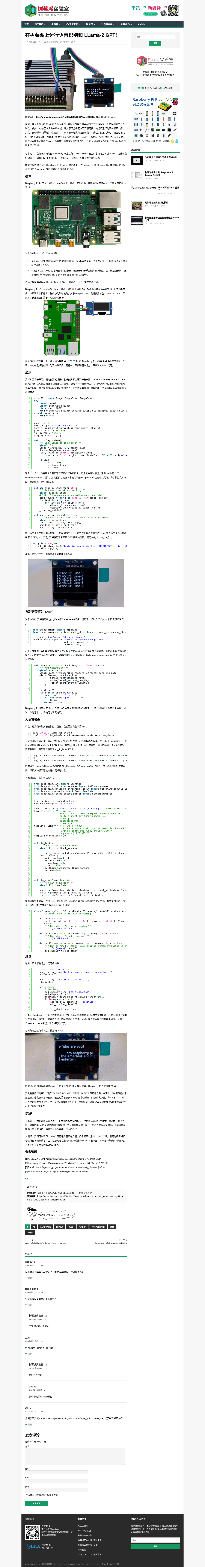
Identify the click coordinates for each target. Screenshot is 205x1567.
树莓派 (30, 1232)
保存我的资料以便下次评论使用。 (44, 1495)
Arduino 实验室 (84, 1530)
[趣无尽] (130, 14)
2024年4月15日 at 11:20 (34, 1265)
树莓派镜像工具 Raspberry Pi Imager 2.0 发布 (159, 173)
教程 (55, 24)
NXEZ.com (83, 1525)
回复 (30, 1278)
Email (28, 1477)
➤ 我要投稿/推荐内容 (140, 1532)
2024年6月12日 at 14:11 (38, 1390)
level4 (59, 1227)
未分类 (66, 41)
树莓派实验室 (52, 41)
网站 (27, 1486)
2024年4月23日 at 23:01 (38, 1319)
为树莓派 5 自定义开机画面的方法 (161, 157)
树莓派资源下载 (85, 1535)
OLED (70, 1227)
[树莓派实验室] (46, 16)
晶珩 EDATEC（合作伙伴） (90, 1554)
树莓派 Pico (126, 24)
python (82, 1227)
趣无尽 (50, 1547)
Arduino (142, 24)
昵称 (27, 1468)
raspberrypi (98, 1227)
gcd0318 (30, 1261)
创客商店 (107, 24)
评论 (27, 1446)
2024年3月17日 (35, 41)
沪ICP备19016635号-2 (111, 1564)
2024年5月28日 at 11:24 (38, 1368)
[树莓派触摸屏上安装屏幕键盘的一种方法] (137, 223)
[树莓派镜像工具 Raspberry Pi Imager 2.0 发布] (137, 178)
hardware (45, 1227)
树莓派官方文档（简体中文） (90, 1540)
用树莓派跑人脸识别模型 (156, 202)
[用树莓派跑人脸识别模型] (137, 208)
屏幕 (112, 1227)
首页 (26, 24)
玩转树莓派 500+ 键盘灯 (168, 189)
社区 (90, 24)
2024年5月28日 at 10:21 (34, 1341)
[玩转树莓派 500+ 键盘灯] (143, 187)
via (26, 1178)
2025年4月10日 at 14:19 (34, 1412)
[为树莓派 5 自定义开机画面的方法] (137, 162)
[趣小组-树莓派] (50, 1219)
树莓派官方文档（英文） (88, 1544)
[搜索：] (155, 36)
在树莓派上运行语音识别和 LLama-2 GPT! (57, 1192)
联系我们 (82, 1549)
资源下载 (73, 24)
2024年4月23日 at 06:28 (34, 1292)
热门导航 (39, 24)
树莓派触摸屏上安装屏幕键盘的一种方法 (162, 219)
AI (34, 1227)
